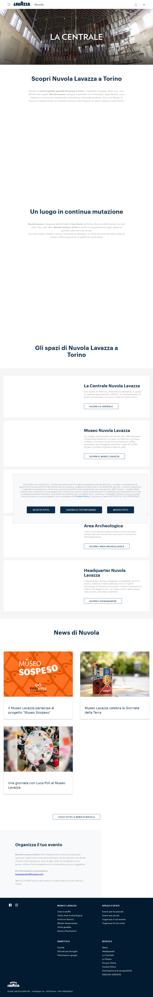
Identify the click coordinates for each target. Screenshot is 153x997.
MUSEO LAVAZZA (67, 905)
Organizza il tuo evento (114, 919)
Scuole (60, 947)
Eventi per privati (110, 915)
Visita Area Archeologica (69, 915)
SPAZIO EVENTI (111, 905)
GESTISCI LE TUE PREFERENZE (81, 510)
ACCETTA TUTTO (41, 510)
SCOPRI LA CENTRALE (101, 406)
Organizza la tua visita (113, 923)
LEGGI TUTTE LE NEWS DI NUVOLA (76, 817)
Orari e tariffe (64, 911)
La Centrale (108, 955)
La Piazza (106, 959)
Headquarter (108, 951)
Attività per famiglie (67, 951)
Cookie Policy (109, 966)
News (105, 947)
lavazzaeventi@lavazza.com (29, 874)
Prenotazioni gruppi (67, 955)
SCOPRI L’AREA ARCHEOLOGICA (106, 546)
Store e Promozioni (67, 931)
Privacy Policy (109, 963)
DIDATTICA (63, 941)
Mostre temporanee (67, 923)
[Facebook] (10, 905)
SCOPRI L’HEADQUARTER (103, 601)
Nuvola (39, 4)
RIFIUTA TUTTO (120, 510)
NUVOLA (107, 941)
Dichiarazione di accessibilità (117, 970)
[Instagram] (16, 905)
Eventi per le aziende (112, 911)
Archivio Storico (65, 919)
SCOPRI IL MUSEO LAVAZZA (104, 456)
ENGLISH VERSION (111, 974)
